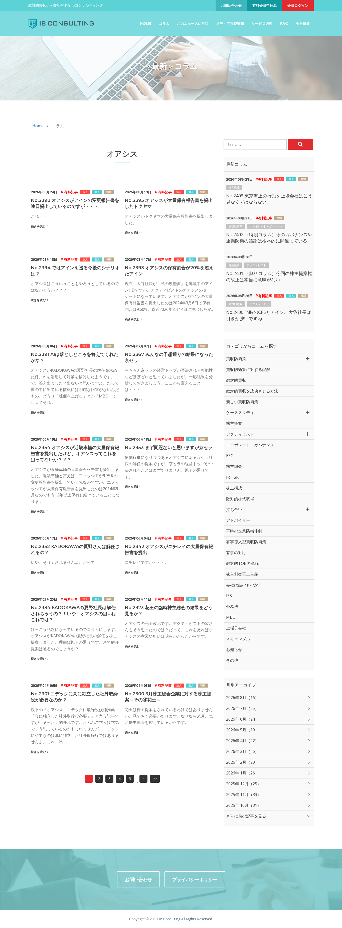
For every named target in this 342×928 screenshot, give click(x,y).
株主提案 (234, 265)
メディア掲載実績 (230, 23)
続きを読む (38, 226)
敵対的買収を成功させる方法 (252, 391)
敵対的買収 (235, 304)
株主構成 (234, 187)
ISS (229, 595)
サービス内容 (262, 23)
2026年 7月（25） (242, 708)
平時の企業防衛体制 (244, 531)
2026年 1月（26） (242, 773)
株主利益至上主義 (242, 574)
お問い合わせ (231, 5)
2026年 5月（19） (242, 730)
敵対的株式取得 (240, 498)
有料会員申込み (264, 5)
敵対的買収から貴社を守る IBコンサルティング (65, 5)
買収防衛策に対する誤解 (248, 369)
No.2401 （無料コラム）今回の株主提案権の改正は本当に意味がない (269, 276)
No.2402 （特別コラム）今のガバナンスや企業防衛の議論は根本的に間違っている (269, 237)
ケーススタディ (240, 412)
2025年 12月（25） (243, 783)
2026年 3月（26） (242, 751)
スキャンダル (238, 638)
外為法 (232, 606)
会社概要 (303, 23)
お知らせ (234, 649)
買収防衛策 (235, 226)
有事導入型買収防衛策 (246, 542)
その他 (232, 660)
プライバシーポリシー (194, 879)
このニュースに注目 (193, 23)
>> (155, 778)
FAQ (284, 23)
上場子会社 (236, 628)
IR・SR (232, 477)
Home (145, 23)
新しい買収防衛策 (242, 402)
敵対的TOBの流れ (242, 563)
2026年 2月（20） (242, 762)
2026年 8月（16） (242, 697)
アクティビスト (256, 265)
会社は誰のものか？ (244, 585)
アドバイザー (238, 520)
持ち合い (234, 509)
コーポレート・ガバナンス (266, 226)
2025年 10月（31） (243, 805)
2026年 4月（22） (242, 740)
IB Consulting (169, 918)
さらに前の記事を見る (246, 816)
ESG (229, 455)
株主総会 (234, 466)
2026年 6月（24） (242, 719)
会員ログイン (297, 5)
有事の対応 (236, 552)
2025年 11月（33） (243, 794)
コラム (164, 23)
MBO (231, 617)
